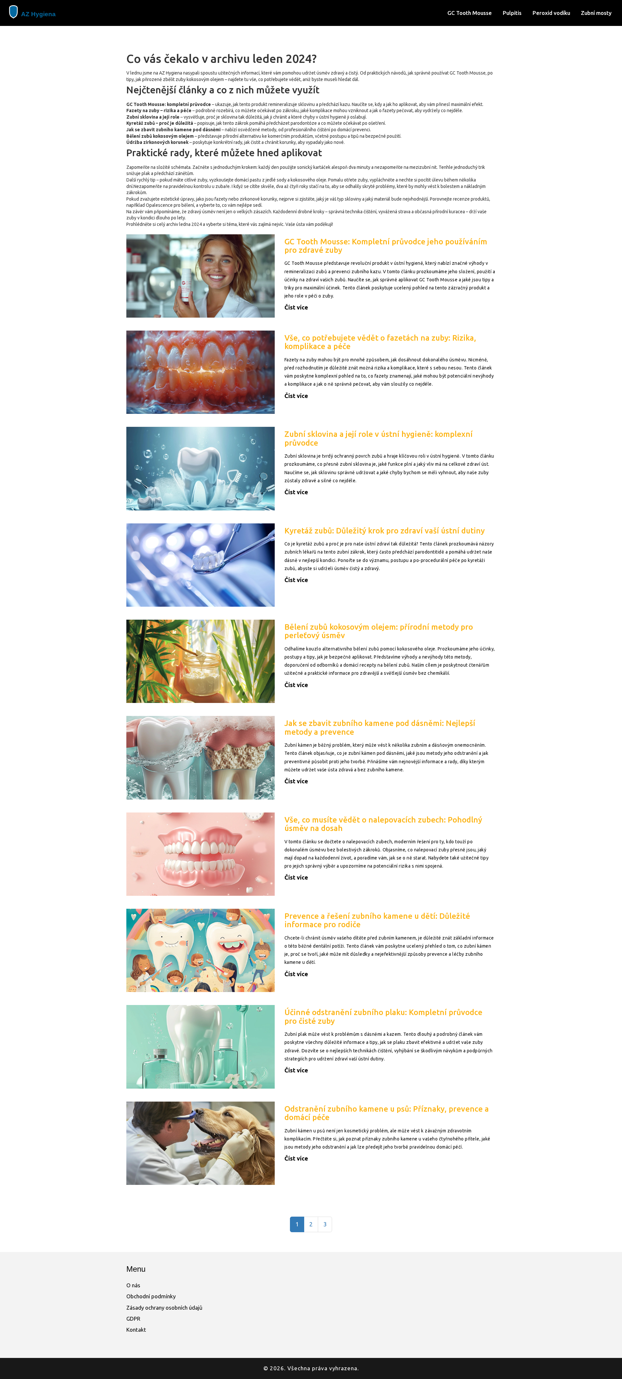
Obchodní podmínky (151, 1296)
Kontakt (136, 1329)
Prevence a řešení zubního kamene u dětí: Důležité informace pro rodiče (377, 920)
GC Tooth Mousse (469, 13)
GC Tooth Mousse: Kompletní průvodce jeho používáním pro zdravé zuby (385, 245)
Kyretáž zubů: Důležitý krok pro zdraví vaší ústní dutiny (384, 530)
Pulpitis (512, 13)
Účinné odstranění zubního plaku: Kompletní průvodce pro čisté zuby (383, 1016)
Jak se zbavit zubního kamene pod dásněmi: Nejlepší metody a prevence (379, 727)
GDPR (133, 1318)
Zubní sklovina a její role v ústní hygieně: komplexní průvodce (378, 438)
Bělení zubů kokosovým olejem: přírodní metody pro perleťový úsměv (378, 631)
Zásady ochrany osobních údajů (164, 1307)
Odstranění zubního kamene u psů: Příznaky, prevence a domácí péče (386, 1113)
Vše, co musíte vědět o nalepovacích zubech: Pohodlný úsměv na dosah (383, 824)
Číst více (296, 307)
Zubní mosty (596, 13)
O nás (133, 1285)
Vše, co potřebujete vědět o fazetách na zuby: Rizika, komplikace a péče (380, 342)
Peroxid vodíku (551, 13)
